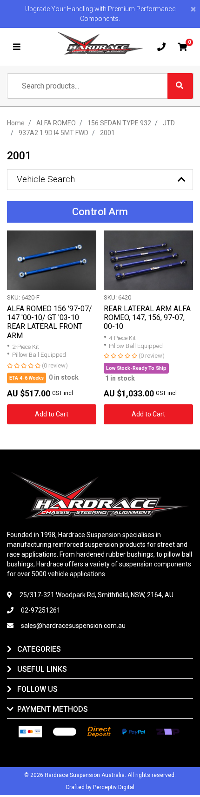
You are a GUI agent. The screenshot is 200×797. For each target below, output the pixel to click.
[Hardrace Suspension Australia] (100, 43)
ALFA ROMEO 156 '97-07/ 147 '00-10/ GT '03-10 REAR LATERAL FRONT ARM (49, 322)
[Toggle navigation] (17, 47)
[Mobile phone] (161, 47)
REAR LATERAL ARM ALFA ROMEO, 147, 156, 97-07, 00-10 (147, 317)
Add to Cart (51, 414)
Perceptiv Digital (113, 787)
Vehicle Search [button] (46, 179)
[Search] (180, 86)
